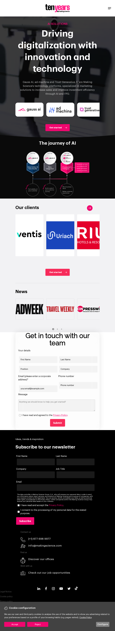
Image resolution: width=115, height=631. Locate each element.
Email (19, 482)
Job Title (60, 469)
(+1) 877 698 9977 (39, 538)
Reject (38, 624)
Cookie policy (6, 597)
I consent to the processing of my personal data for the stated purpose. (53, 512)
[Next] (90, 208)
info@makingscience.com (45, 545)
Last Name (61, 456)
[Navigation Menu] (109, 8)
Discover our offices (41, 559)
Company (21, 469)
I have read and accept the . (42, 505)
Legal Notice (6, 592)
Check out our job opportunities (49, 572)
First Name (21, 456)
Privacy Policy (60, 415)
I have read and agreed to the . (45, 415)
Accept (15, 624)
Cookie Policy (85, 618)
